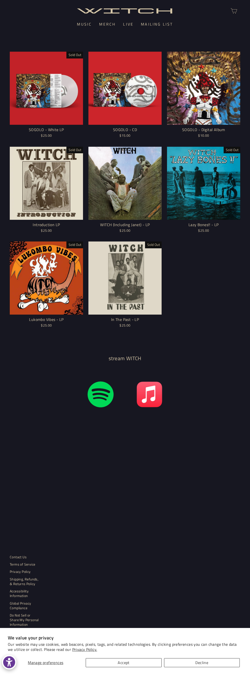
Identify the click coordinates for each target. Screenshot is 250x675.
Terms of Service (22, 564)
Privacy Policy (20, 571)
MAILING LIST (157, 24)
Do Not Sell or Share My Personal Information (24, 620)
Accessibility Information (19, 593)
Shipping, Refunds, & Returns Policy (24, 581)
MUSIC (84, 24)
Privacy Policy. (84, 649)
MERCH (107, 24)
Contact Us (18, 557)
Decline (201, 662)
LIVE (128, 24)
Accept (123, 662)
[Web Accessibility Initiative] (9, 662)
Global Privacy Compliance (20, 605)
